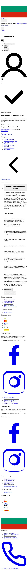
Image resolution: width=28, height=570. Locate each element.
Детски (6, 48)
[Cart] (1, 83)
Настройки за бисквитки (10, 401)
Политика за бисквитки (10, 400)
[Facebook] (14, 367)
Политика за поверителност (11, 399)
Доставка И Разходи (9, 145)
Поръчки (6, 143)
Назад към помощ (5, 179)
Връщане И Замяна (9, 148)
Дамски (6, 45)
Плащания (6, 146)
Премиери (6, 50)
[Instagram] (14, 395)
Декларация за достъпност (11, 403)
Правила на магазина (9, 397)
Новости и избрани (9, 44)
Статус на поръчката (9, 299)
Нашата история (8, 312)
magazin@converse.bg (6, 129)
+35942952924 (4, 131)
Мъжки (6, 47)
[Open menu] (2, 40)
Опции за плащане (9, 305)
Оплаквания (7, 149)
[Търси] (2, 79)
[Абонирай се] (25, 340)
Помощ (3, 30)
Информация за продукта (10, 141)
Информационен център (10, 306)
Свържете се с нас (7, 134)
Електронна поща (5, 340)
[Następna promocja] (2, 28)
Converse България (9, 139)
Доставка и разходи (9, 301)
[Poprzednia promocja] (5, 20)
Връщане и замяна (8, 302)
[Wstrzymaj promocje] (2, 20)
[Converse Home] (9, 41)
